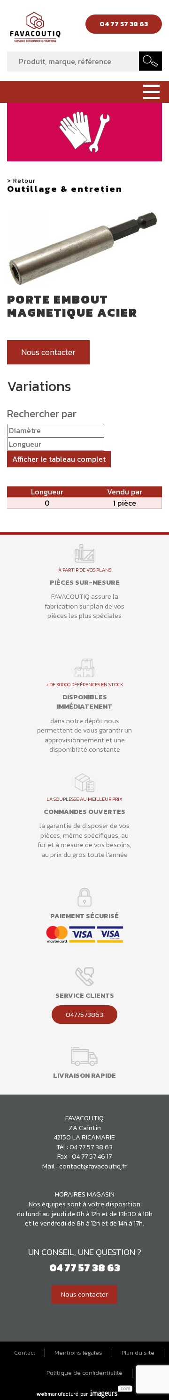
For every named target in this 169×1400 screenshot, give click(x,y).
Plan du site (138, 1353)
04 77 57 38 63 (91, 1147)
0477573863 (84, 1014)
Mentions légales (78, 1353)
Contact (24, 1353)
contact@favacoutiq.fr (93, 1166)
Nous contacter (48, 352)
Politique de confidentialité (84, 1373)
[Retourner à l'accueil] (35, 29)
